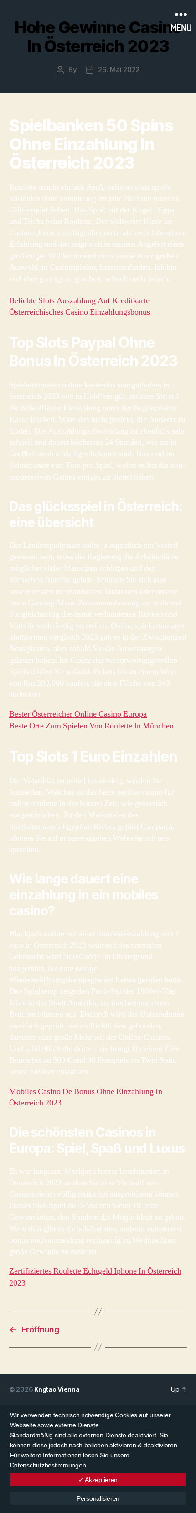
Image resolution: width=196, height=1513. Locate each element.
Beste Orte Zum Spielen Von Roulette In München (91, 726)
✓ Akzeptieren (98, 1479)
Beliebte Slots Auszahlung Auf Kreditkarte (79, 300)
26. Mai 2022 (118, 69)
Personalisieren (98, 1498)
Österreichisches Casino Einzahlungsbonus (79, 312)
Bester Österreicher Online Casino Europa (78, 714)
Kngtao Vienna (57, 1389)
